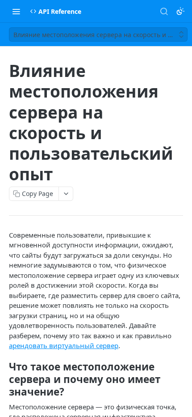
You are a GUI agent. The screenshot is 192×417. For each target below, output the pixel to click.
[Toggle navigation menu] (16, 11)
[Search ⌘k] (164, 11)
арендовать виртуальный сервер (63, 345)
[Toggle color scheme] (180, 11)
